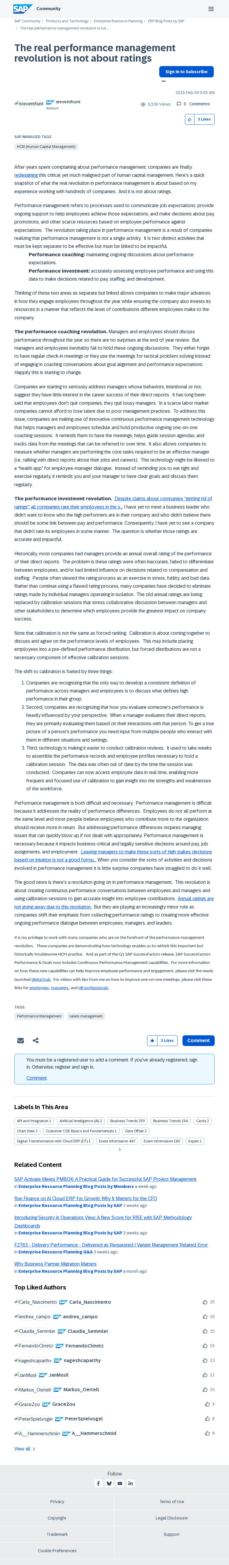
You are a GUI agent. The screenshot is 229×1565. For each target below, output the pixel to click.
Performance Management (39, 1016)
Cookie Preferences (57, 1550)
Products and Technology (67, 21)
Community (48, 8)
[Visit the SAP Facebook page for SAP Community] (98, 1483)
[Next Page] (119, 1149)
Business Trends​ (167, 1121)
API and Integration (32, 1121)
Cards (201, 1121)
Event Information (113, 1141)
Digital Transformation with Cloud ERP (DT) (52, 1141)
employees (39, 988)
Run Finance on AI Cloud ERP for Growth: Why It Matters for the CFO (85, 1198)
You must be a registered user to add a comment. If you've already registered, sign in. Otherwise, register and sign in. (112, 1063)
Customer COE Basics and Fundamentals (80, 1131)
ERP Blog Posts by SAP (166, 21)
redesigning (26, 175)
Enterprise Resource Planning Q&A (55, 1252)
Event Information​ (158, 1141)
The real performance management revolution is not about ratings (95, 53)
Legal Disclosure (172, 1518)
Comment (37, 1078)
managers (60, 988)
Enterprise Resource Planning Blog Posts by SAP (70, 1205)
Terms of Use (172, 1501)
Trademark (57, 1534)
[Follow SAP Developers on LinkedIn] (130, 1483)
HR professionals (93, 988)
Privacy (57, 1501)
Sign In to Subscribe (186, 71)
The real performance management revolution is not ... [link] (64, 28)
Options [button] (162, 82)
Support (172, 1534)
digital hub (41, 980)
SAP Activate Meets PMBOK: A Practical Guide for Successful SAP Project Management (105, 1179)
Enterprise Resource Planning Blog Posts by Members (76, 1186)
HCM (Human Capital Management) (46, 147)
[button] (189, 119)
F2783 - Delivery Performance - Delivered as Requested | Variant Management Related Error (111, 1244)
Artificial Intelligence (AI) (79, 1121)
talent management (86, 1016)
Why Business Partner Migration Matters (55, 1264)
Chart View (26, 1131)
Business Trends (124, 1121)
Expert (193, 1141)
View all (22, 1448)
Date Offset (134, 1131)
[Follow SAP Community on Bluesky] (109, 1483)
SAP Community (27, 21)
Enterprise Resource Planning (118, 21)
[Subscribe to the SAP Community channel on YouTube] (119, 1483)
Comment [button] (198, 1040)
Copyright (57, 1518)
